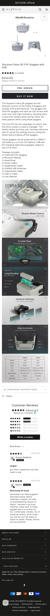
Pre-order (25, 88)
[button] (40, 9)
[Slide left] (38, 56)
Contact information (20, 610)
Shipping (5, 81)
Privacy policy (41, 604)
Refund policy (27, 604)
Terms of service (19, 607)
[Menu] (3, 9)
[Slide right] (45, 56)
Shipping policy (34, 607)
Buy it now (25, 96)
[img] (16, 453)
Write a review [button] (25, 437)
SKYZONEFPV (20, 601)
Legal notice (35, 610)
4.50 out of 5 (32, 410)
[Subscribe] (46, 566)
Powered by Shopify (11, 604)
